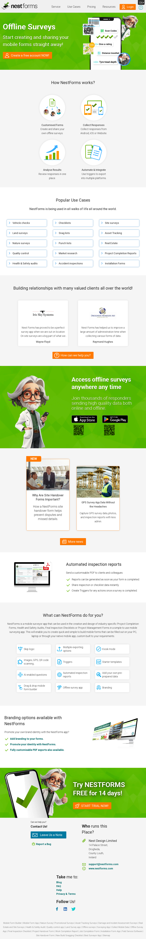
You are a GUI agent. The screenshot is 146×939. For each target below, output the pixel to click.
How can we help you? (76, 355)
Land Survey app (73, 927)
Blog (59, 882)
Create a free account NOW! (30, 55)
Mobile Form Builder (12, 923)
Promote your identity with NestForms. (33, 744)
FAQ (58, 886)
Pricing (91, 6)
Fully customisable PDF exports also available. (37, 749)
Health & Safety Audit (35, 927)
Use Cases (73, 6)
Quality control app (55, 927)
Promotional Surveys (64, 923)
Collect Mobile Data (120, 927)
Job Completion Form (89, 931)
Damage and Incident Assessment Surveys (117, 923)
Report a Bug (43, 844)
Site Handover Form (45, 935)
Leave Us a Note (51, 835)
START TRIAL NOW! (95, 806)
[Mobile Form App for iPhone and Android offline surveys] (13, 6)
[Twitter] (74, 909)
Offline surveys (89, 927)
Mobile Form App (31, 923)
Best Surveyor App (92, 935)
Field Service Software (132, 931)
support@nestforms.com (103, 864)
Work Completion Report (66, 931)
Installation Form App (110, 931)
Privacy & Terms (66, 893)
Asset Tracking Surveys (86, 923)
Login (130, 7)
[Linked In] (65, 909)
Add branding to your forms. (26, 738)
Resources (109, 6)
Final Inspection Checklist (19, 931)
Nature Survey (46, 923)
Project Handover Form (43, 931)
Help (59, 889)
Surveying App (103, 927)
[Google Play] (115, 419)
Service (55, 6)
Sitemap (106, 935)
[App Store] (84, 419)
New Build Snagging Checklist (69, 935)
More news (75, 541)
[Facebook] (57, 909)
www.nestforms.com (101, 868)
